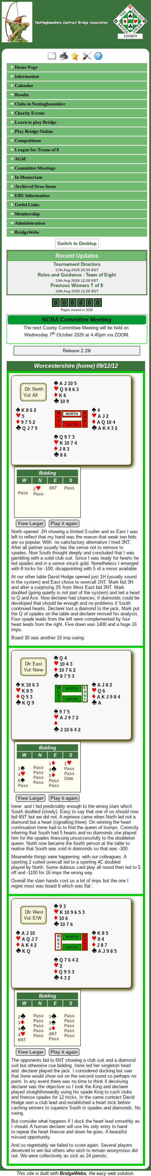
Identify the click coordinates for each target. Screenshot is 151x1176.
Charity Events (29, 113)
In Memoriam (28, 177)
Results (21, 94)
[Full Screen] (53, 56)
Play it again (64, 523)
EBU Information (32, 195)
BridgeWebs (26, 232)
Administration (29, 223)
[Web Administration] (88, 56)
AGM (20, 159)
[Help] (100, 56)
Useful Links (26, 204)
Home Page (26, 67)
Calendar (23, 85)
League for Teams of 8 (36, 149)
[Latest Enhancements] (77, 56)
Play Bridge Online (33, 131)
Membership (27, 214)
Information (26, 76)
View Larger (31, 523)
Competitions (27, 140)
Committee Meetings (34, 168)
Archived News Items (35, 186)
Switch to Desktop (77, 243)
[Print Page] (65, 56)
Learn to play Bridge (35, 122)
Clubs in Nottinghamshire (39, 103)
